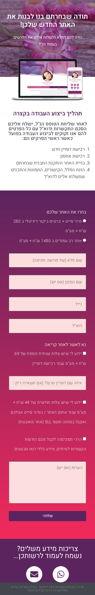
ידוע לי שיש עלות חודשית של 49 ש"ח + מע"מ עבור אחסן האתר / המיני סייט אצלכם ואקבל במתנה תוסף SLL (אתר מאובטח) (48, 412)
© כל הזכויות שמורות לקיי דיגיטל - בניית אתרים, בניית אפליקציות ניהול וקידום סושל (47, 589)
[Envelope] (34, 574)
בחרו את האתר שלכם (66, 212)
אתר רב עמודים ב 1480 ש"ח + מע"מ (50, 241)
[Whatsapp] (61, 574)
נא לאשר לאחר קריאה (65, 344)
